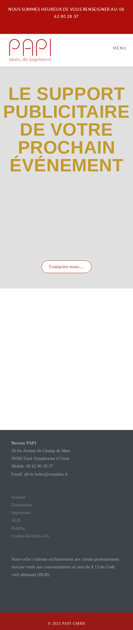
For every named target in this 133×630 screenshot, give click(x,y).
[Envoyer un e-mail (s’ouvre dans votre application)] (70, 23)
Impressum (21, 512)
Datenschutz (21, 505)
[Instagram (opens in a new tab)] (63, 23)
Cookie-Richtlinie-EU (30, 536)
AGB (15, 520)
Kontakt (18, 497)
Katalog (18, 528)
